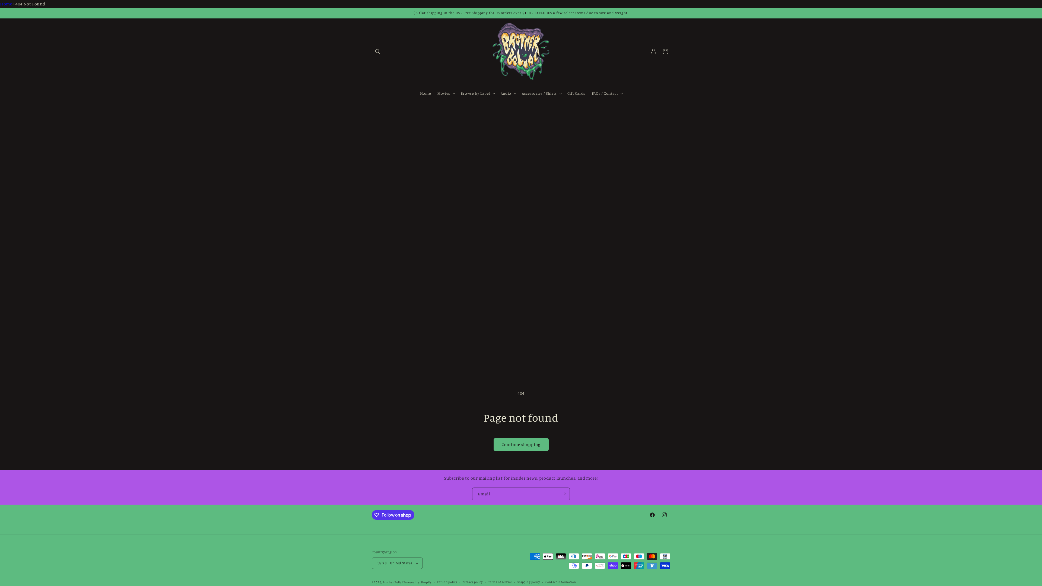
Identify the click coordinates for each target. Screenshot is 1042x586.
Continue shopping (521, 444)
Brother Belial (393, 582)
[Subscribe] (564, 494)
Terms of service (500, 582)
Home (6, 4)
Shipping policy (528, 582)
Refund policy (447, 582)
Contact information (560, 582)
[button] (378, 52)
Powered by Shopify (418, 582)
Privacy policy (472, 582)
